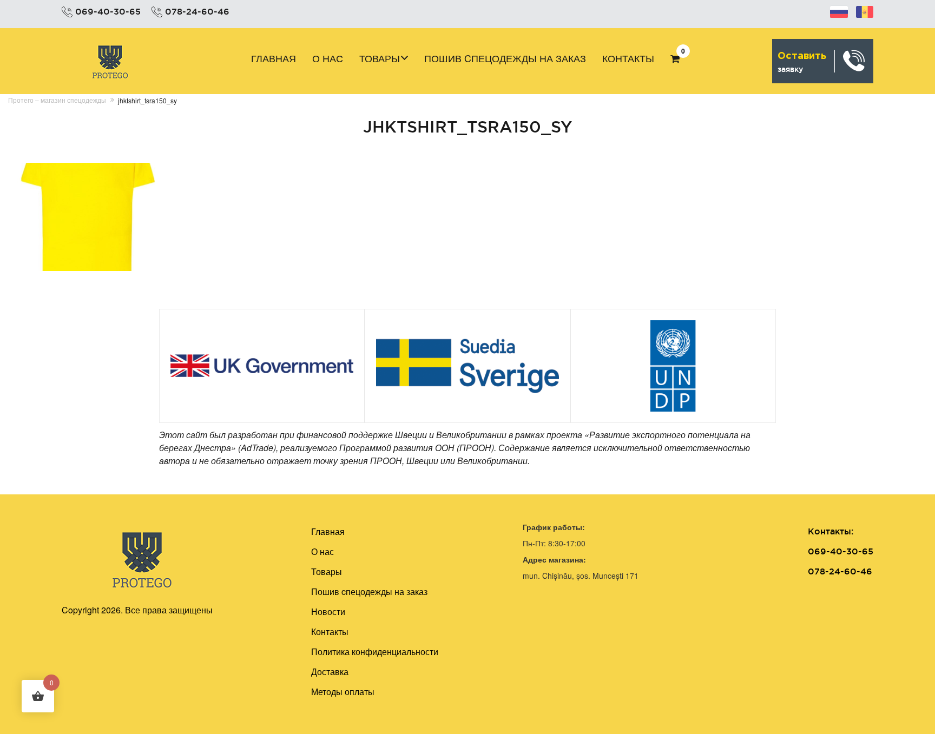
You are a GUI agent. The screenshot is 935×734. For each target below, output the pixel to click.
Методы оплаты (342, 691)
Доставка (329, 671)
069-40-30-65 (108, 11)
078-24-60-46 (197, 11)
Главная (273, 58)
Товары (379, 58)
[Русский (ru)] (839, 10)
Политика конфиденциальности (374, 651)
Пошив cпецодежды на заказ (505, 58)
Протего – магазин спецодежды (57, 99)
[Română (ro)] (864, 10)
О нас (327, 58)
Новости (328, 611)
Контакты (628, 58)
